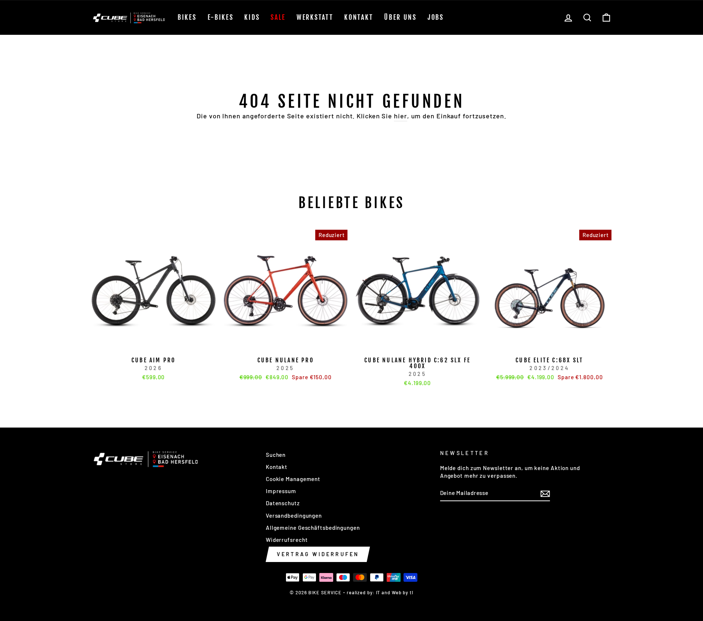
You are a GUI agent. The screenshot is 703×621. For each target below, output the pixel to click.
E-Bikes (221, 17)
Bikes (187, 17)
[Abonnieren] (545, 493)
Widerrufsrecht (287, 539)
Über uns (400, 17)
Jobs (436, 17)
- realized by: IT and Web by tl (378, 592)
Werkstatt (315, 17)
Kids (252, 17)
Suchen (276, 454)
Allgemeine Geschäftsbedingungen (313, 527)
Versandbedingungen (294, 515)
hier (400, 116)
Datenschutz (283, 503)
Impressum (281, 491)
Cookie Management (293, 479)
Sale (278, 17)
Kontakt (358, 17)
